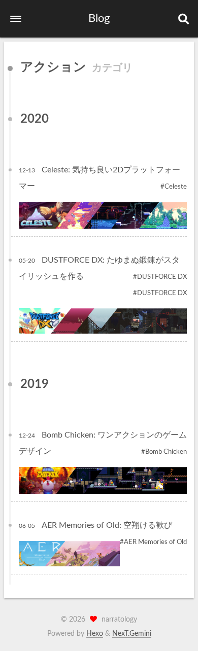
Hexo (94, 633)
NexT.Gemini (131, 633)
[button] (15, 19)
